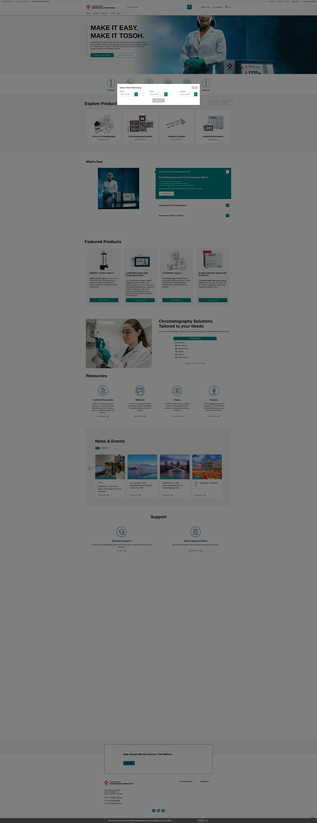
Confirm (158, 100)
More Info (201, 820)
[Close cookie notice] (207, 820)
